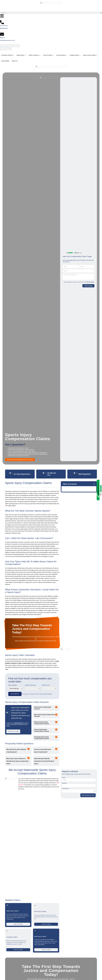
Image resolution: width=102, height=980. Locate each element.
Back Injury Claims (40, 936)
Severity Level (46, 685)
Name (64, 777)
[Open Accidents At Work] (13, 55)
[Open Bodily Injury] (25, 55)
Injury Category (12, 685)
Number (64, 783)
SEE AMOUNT (15, 694)
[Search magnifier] (101, 13)
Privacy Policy (90, 282)
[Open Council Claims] (53, 55)
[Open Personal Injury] (66, 55)
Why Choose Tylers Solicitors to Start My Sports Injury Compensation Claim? (17, 761)
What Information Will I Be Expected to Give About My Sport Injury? (44, 761)
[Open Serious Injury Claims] (97, 55)
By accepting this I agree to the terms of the (79, 282)
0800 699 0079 (4, 28)
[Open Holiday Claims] (79, 55)
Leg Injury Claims (11, 937)
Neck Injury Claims (40, 911)
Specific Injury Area (30, 685)
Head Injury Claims (12, 911)
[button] (94, 484)
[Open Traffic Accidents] (39, 55)
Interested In (65, 788)
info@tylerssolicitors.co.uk (7, 40)
